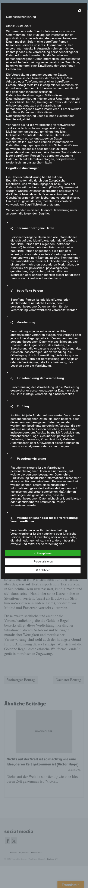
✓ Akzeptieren (43, 553)
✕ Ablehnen (43, 570)
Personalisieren (43, 561)
